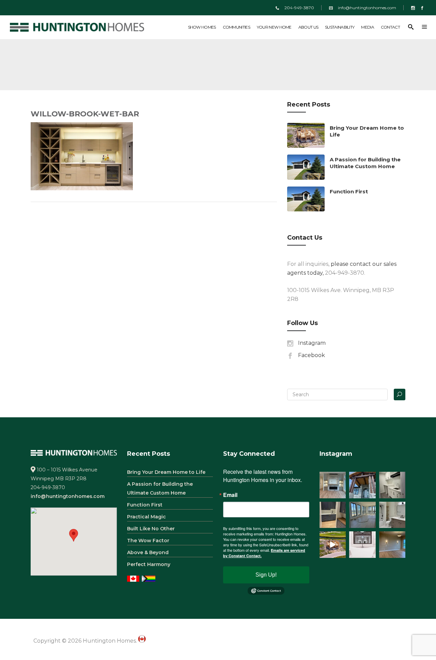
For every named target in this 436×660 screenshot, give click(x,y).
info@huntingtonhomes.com (367, 7)
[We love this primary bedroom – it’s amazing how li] (392, 544)
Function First (349, 191)
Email (230, 495)
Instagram (312, 343)
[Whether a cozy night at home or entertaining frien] (333, 485)
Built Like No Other (151, 529)
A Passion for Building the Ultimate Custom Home (365, 163)
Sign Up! (266, 575)
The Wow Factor (148, 540)
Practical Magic (146, 517)
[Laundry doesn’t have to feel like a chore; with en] (392, 485)
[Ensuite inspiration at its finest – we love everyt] (362, 544)
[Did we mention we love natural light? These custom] (362, 515)
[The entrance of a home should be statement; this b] (362, 485)
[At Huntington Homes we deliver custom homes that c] (333, 544)
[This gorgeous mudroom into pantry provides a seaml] (333, 515)
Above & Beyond (148, 552)
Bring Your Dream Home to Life (166, 472)
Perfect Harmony (148, 564)
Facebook (311, 355)
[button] (73, 535)
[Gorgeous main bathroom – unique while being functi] (392, 515)
